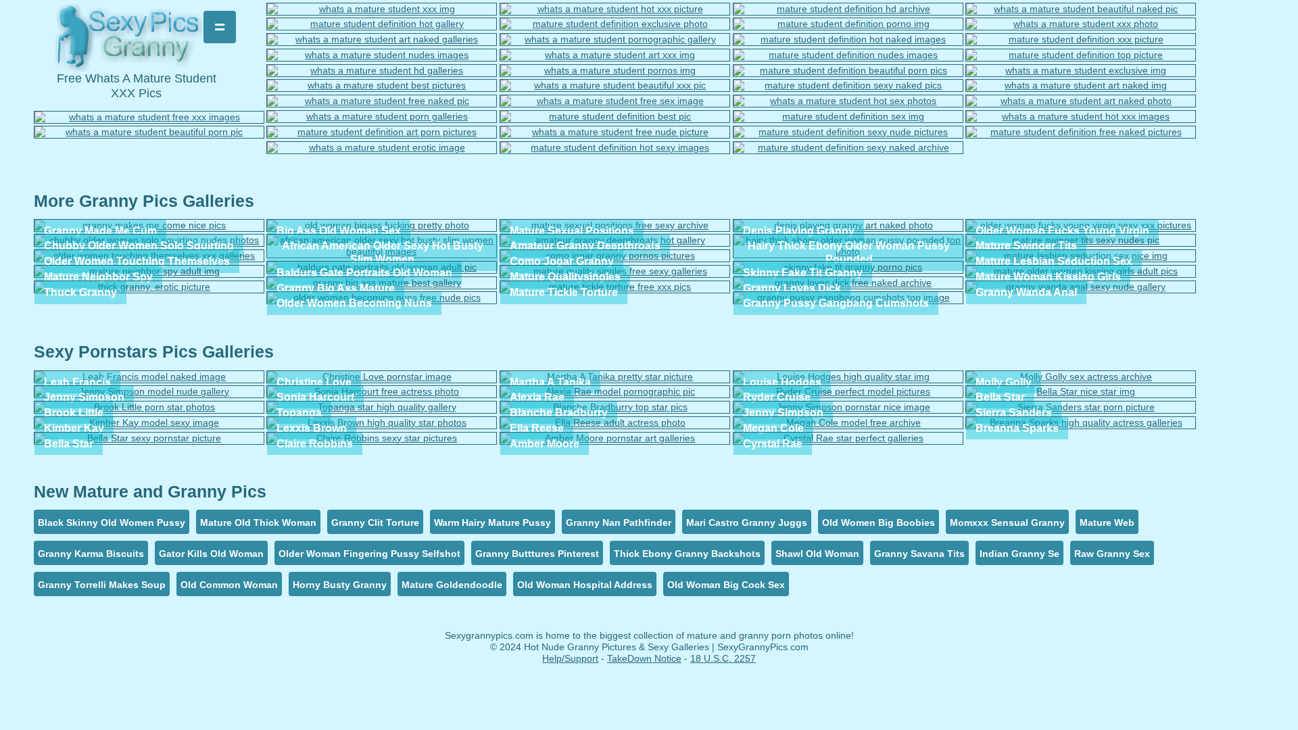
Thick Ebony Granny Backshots (687, 553)
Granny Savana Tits (919, 553)
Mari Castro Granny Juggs (746, 522)
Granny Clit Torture (375, 522)
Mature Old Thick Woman (258, 522)
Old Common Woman (229, 584)
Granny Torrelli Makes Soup (102, 584)
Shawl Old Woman (817, 553)
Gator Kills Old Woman (211, 553)
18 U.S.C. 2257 (723, 658)
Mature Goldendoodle (452, 584)
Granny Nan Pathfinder (618, 522)
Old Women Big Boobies (878, 522)
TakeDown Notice (644, 658)
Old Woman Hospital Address (584, 584)
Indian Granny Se (1019, 553)
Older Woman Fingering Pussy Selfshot (369, 553)
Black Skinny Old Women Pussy (111, 522)
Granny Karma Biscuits (91, 553)
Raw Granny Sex (1112, 553)
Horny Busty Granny (340, 584)
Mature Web (1107, 522)
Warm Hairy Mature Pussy (492, 522)
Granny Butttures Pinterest (537, 553)
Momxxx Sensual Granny (1007, 522)
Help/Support (570, 658)
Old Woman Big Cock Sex (726, 584)
